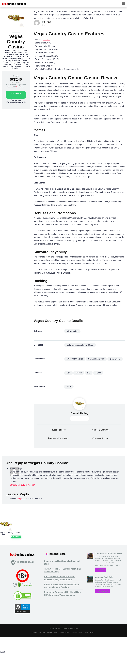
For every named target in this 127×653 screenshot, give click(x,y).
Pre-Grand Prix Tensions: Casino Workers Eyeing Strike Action (59, 578)
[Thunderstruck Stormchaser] (90, 558)
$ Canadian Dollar (96, 359)
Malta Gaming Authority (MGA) (80, 345)
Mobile (79, 373)
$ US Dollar (115, 359)
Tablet (98, 373)
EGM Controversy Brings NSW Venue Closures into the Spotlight (61, 585)
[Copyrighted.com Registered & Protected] (22, 613)
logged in (21, 498)
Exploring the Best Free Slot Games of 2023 (62, 562)
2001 (69, 387)
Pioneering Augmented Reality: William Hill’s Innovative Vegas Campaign (62, 593)
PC (88, 373)
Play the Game (102, 591)
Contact (42, 632)
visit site (46, 39)
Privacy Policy (77, 632)
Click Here (16, 93)
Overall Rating (79, 413)
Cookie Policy (52, 632)
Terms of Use (64, 632)
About (34, 632)
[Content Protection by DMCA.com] (22, 600)
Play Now (100, 570)
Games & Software (100, 430)
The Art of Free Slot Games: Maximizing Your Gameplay (62, 570)
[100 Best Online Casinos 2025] (14, 3)
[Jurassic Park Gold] (90, 582)
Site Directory (90, 632)
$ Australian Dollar (75, 359)
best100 (47, 22)
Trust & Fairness (58, 430)
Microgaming (72, 331)
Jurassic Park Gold (104, 577)
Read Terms (20, 87)
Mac (68, 373)
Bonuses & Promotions (58, 438)
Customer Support (100, 438)
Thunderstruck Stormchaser (108, 553)
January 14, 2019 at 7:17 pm (22, 485)
